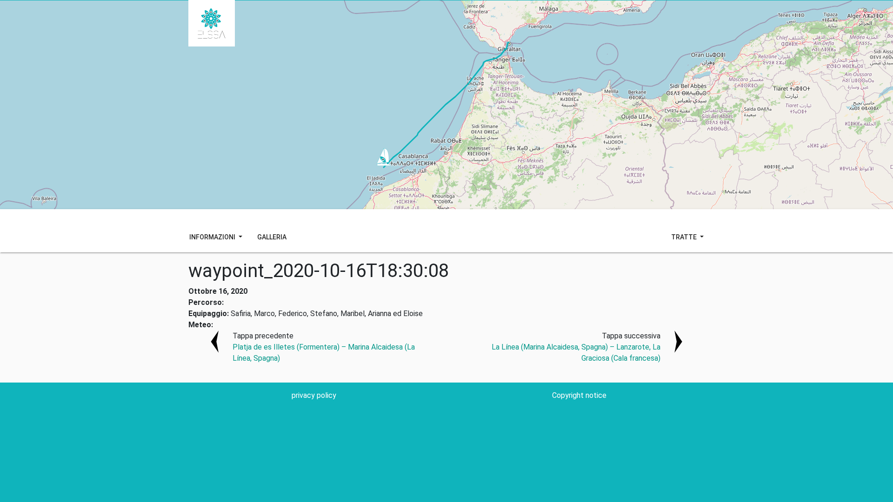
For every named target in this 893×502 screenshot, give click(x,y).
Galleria (272, 237)
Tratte (684, 237)
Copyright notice (579, 395)
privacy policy (314, 395)
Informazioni (213, 237)
